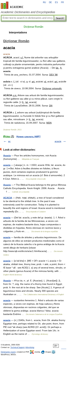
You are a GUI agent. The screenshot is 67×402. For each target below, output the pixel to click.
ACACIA (7, 197)
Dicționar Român (33, 26)
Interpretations (18, 32)
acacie (58, 141)
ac (9, 141)
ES (56, 2)
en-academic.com (12, 5)
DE (50, 2)
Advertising (29, 347)
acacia (6, 165)
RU (44, 2)
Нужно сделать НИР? (28, 136)
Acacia (7, 155)
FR (62, 2)
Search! (60, 18)
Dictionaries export (8, 352)
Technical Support (17, 347)
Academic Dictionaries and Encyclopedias (28, 12)
